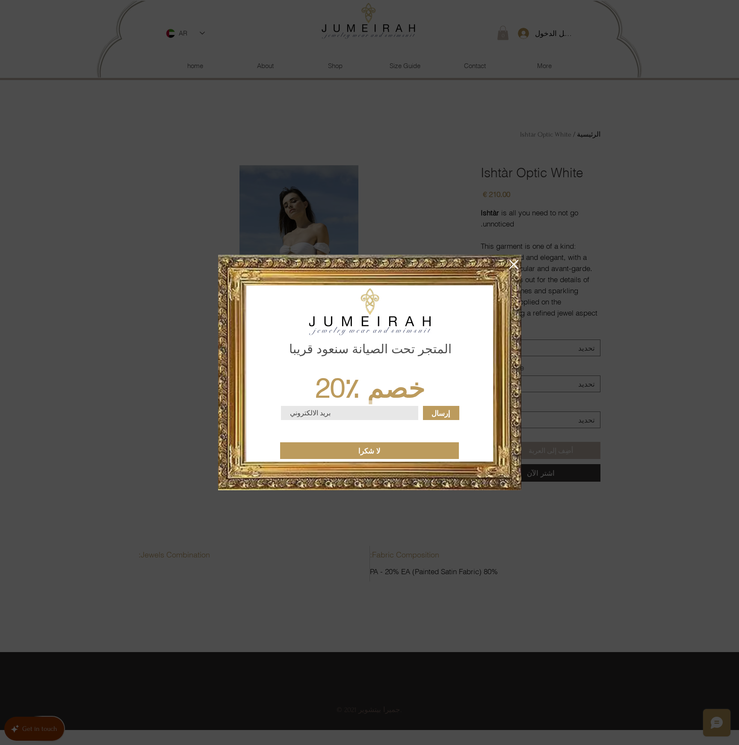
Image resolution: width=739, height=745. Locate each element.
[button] (513, 264)
